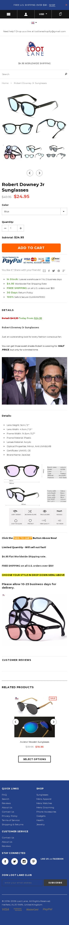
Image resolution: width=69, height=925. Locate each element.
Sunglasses (42, 794)
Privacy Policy (9, 816)
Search (5, 799)
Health (40, 820)
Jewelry (40, 824)
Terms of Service (11, 820)
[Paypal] (47, 909)
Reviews (6, 803)
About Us (7, 807)
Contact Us (8, 811)
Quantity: (7, 222)
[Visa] (6, 909)
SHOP (52, 5)
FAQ (4, 794)
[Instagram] (24, 861)
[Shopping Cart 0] (60, 14)
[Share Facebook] (48, 270)
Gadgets (41, 816)
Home (5, 83)
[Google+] (64, 270)
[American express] (17, 909)
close (66, 5)
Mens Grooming (45, 807)
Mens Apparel (44, 799)
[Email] (44, 270)
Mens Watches (44, 803)
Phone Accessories (46, 811)
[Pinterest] (59, 270)
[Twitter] (53, 270)
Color (5, 205)
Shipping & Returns (12, 824)
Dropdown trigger (26, 14)
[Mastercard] (32, 909)
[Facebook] (5, 861)
